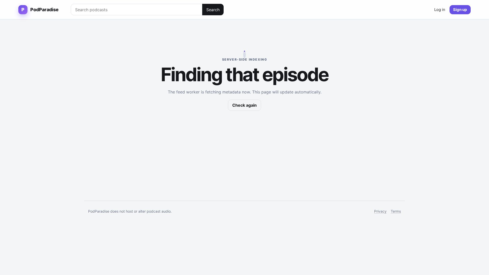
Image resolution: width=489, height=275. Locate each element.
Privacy (380, 211)
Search (213, 9)
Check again (244, 105)
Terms (396, 211)
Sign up (460, 9)
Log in (439, 9)
